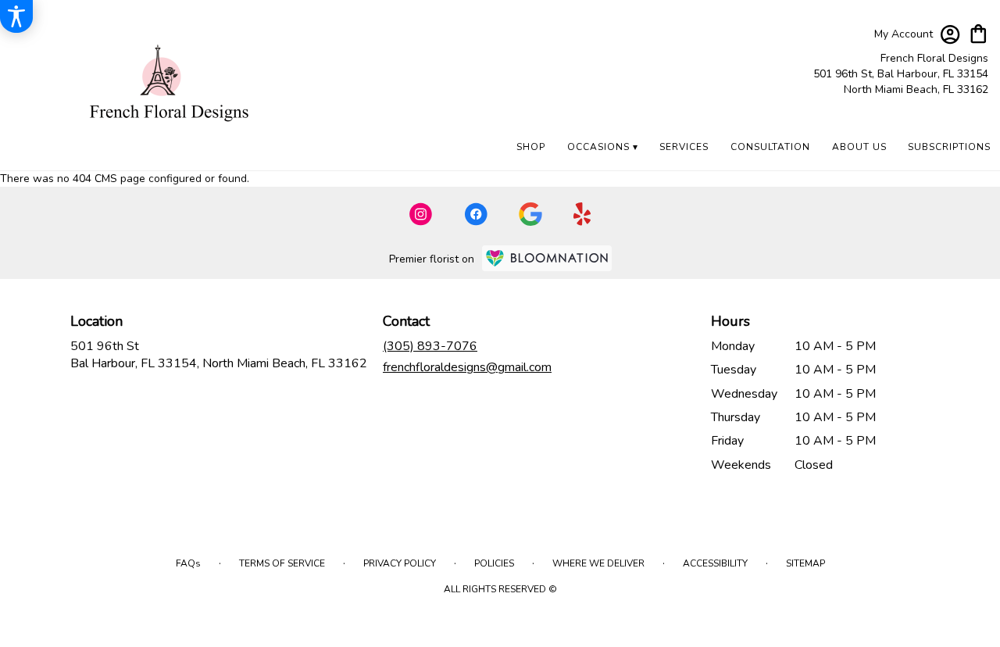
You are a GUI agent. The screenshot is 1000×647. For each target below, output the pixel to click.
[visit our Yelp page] (582, 214)
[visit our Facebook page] (475, 214)
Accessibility (715, 563)
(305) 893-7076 (430, 346)
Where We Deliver (598, 563)
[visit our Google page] (530, 214)
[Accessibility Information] (16, 16)
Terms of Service (282, 563)
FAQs (188, 563)
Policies (494, 563)
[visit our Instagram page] (421, 214)
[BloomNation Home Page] (547, 258)
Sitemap (805, 563)
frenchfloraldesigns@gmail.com (467, 367)
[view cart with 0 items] (978, 32)
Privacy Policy (399, 563)
